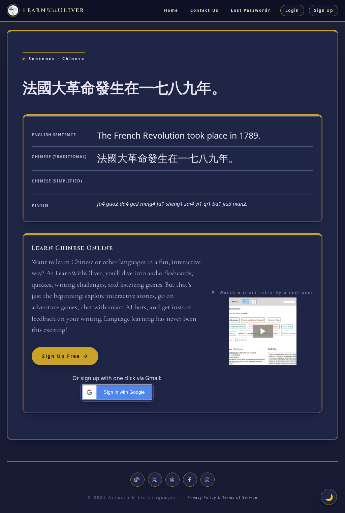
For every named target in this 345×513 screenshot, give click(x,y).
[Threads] (172, 480)
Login (292, 10)
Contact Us (204, 10)
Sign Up (323, 10)
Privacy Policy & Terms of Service (222, 497)
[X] (155, 480)
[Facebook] (190, 480)
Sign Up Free (61, 356)
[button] (263, 331)
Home (171, 10)
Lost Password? (250, 10)
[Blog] (137, 480)
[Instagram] (207, 480)
